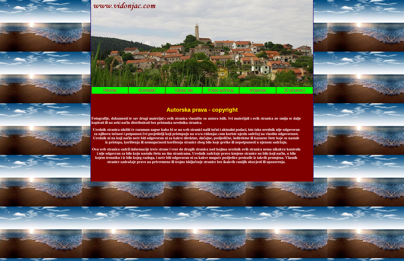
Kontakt (146, 90)
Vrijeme (257, 90)
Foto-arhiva (221, 90)
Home (110, 90)
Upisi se (184, 90)
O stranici (294, 90)
